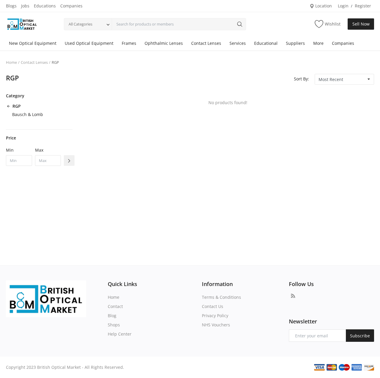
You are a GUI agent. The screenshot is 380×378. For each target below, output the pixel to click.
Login (343, 6)
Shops (114, 325)
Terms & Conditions (221, 297)
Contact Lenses (206, 43)
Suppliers (295, 43)
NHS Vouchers (216, 325)
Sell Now (361, 24)
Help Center (120, 334)
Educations (45, 6)
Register (363, 6)
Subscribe (360, 336)
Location (323, 6)
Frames (129, 43)
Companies (71, 6)
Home (11, 62)
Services (237, 43)
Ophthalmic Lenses (164, 43)
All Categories (80, 24)
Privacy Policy (215, 315)
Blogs (11, 6)
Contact (115, 306)
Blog (112, 315)
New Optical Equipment (32, 43)
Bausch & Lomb (27, 114)
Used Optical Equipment (89, 43)
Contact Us (212, 306)
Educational (266, 43)
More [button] (318, 43)
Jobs (25, 6)
